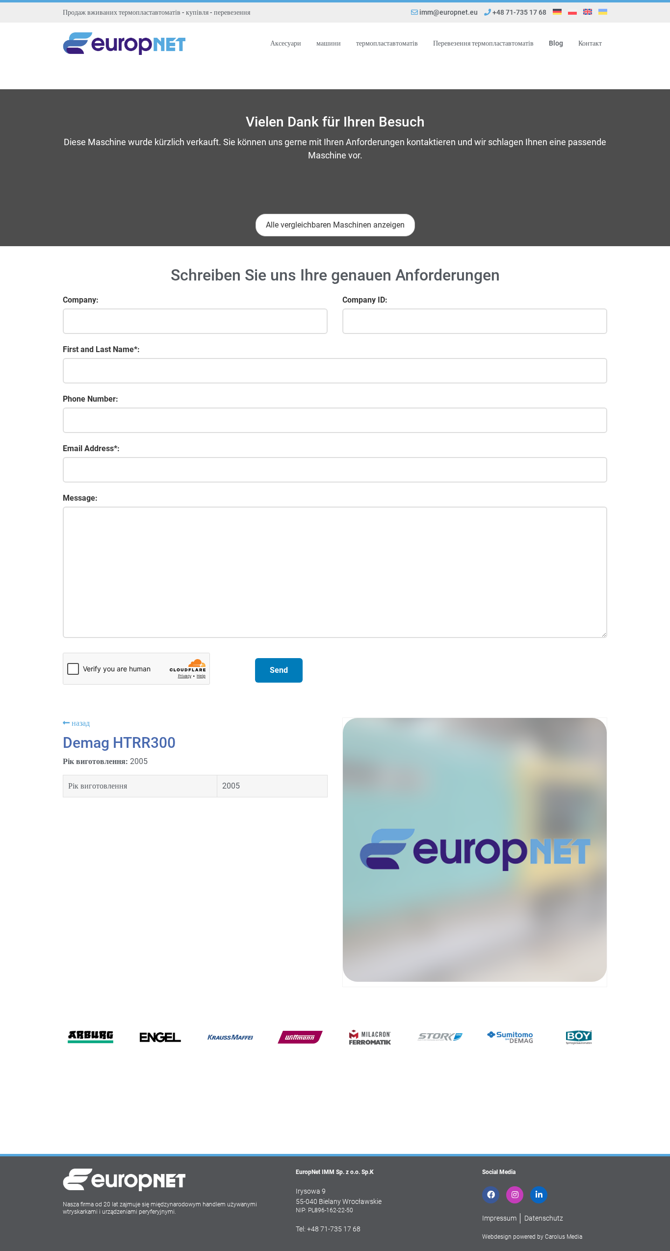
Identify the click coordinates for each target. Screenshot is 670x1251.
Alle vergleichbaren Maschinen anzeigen (335, 225)
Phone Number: (90, 399)
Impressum (499, 1218)
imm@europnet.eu (448, 12)
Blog (556, 43)
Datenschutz (543, 1218)
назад (80, 723)
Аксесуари (285, 43)
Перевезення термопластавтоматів (483, 43)
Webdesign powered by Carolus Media (532, 1236)
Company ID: (364, 300)
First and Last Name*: (101, 349)
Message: (80, 498)
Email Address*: (91, 448)
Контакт (590, 43)
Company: (81, 300)
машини (328, 43)
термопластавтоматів (387, 43)
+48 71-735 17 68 (518, 12)
